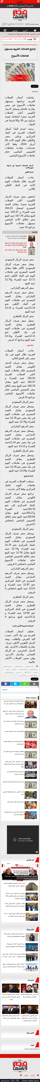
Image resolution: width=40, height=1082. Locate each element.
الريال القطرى (18, 666)
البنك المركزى (22, 669)
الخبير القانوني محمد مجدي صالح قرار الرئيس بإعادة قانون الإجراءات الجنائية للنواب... (30, 1018)
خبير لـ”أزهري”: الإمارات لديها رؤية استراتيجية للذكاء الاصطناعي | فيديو (15, 945)
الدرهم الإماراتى (9, 672)
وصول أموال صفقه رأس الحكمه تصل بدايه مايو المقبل (15, 251)
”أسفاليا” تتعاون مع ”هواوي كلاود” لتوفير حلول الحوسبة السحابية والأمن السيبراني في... (13, 966)
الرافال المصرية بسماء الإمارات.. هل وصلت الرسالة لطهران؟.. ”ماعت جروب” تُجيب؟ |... (13, 955)
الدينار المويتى (33, 669)
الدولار (24, 236)
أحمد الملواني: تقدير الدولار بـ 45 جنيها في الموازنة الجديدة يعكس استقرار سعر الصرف (15, 245)
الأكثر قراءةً (30, 929)
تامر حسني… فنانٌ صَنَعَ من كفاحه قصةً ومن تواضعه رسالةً (29, 995)
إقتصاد (29, 39)
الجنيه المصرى (29, 666)
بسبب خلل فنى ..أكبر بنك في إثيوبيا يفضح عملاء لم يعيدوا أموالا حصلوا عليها (14, 764)
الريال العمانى (33, 675)
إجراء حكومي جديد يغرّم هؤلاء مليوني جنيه (13, 793)
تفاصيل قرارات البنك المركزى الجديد (14, 731)
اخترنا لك (31, 980)
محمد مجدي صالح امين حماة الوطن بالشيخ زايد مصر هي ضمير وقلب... (11, 996)
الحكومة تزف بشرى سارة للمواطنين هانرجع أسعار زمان (14, 813)
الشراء (35, 672)
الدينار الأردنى (22, 675)
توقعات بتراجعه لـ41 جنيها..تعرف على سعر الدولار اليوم (13, 752)
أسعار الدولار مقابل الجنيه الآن (15, 802)
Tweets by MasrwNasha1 (31, 1049)
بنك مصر (30, 345)
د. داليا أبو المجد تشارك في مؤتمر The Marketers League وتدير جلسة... (14, 935)
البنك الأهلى (27, 672)
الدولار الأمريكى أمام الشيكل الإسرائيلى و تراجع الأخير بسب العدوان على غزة (14, 702)
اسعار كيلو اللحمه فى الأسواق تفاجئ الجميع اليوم (14, 742)
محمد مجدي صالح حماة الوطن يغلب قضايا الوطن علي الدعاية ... (11, 1017)
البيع (8, 669)
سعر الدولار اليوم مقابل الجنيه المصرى (13, 782)
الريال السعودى (7, 666)
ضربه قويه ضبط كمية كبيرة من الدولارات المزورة (15, 773)
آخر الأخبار (30, 860)
